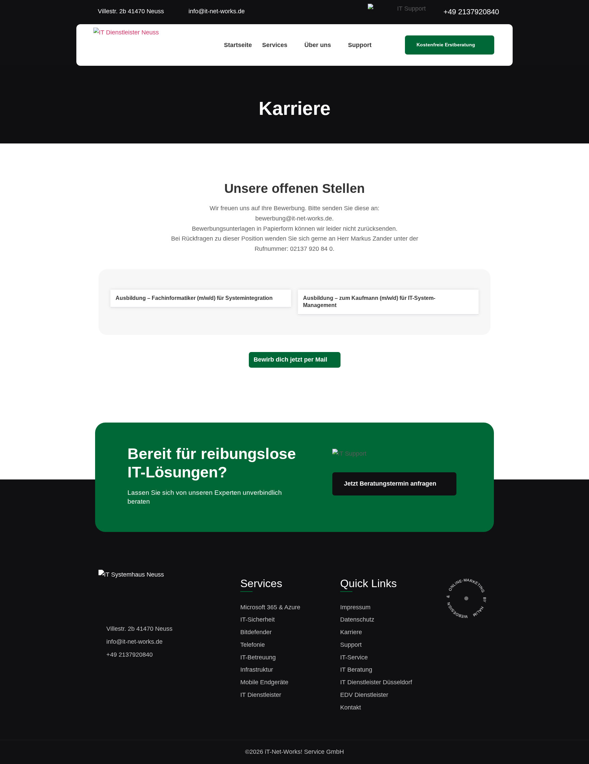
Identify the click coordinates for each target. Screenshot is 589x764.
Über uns (317, 45)
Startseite (238, 45)
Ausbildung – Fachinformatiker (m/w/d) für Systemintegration (194, 298)
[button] (200, 298)
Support (360, 45)
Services (274, 45)
